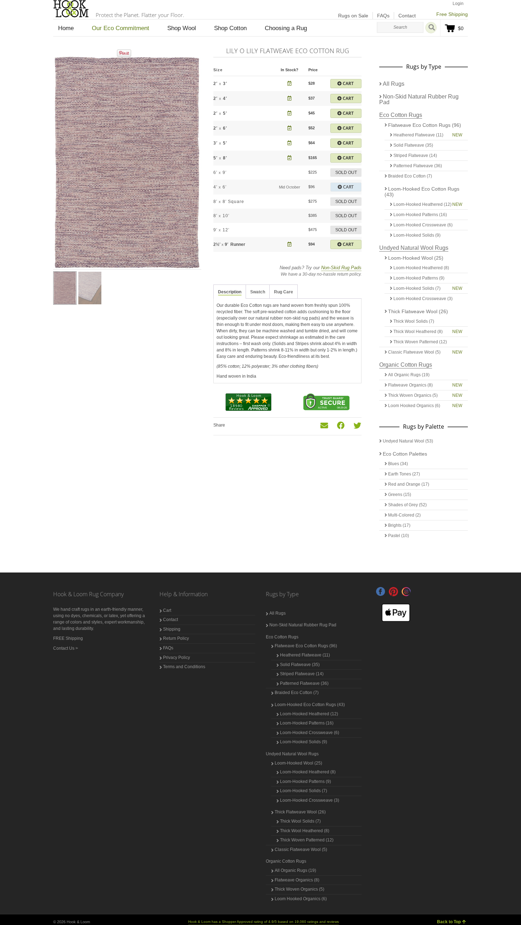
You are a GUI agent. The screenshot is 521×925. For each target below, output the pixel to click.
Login (458, 3)
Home (66, 28)
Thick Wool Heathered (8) (418, 331)
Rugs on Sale (353, 15)
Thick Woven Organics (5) (413, 395)
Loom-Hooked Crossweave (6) (423, 224)
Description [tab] (229, 291)
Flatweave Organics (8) (410, 385)
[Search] (431, 27)
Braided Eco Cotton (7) (410, 176)
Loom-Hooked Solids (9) (417, 235)
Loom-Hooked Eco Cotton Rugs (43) (422, 191)
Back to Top (449, 921)
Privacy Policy (176, 657)
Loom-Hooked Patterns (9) (418, 278)
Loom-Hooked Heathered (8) (421, 267)
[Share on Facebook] (341, 426)
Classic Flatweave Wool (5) (414, 352)
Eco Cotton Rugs (400, 115)
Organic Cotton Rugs (405, 365)
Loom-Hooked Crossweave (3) (423, 298)
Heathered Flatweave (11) (418, 134)
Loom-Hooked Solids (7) (417, 288)
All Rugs (393, 84)
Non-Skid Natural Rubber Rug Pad (419, 99)
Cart (167, 610)
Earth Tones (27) (404, 474)
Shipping (171, 629)
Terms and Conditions (184, 666)
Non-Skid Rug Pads (341, 267)
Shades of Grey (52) (407, 504)
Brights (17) (399, 525)
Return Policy (176, 638)
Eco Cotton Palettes (405, 454)
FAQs (383, 15)
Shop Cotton (230, 28)
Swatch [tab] (257, 291)
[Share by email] (324, 426)
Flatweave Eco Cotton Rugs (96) (424, 125)
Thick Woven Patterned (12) (420, 341)
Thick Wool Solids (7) (413, 321)
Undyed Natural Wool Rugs (413, 248)
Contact (407, 15)
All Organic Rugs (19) (409, 374)
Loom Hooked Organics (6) (414, 405)
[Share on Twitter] (357, 426)
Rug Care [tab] (283, 291)
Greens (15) (399, 494)
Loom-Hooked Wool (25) (415, 258)
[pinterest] (393, 591)
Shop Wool (181, 28)
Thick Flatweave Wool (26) (418, 311)
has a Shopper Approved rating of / (263, 922)
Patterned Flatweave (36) (417, 165)
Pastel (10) (398, 535)
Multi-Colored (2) (404, 515)
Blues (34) (398, 463)
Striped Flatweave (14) (415, 155)
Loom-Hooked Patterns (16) (420, 214)
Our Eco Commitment (120, 28)
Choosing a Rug (286, 28)
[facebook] (380, 591)
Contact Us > (65, 648)
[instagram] (406, 591)
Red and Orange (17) (408, 484)
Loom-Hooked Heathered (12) (422, 204)
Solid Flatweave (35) (413, 145)
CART (348, 83)
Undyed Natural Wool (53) (408, 441)
